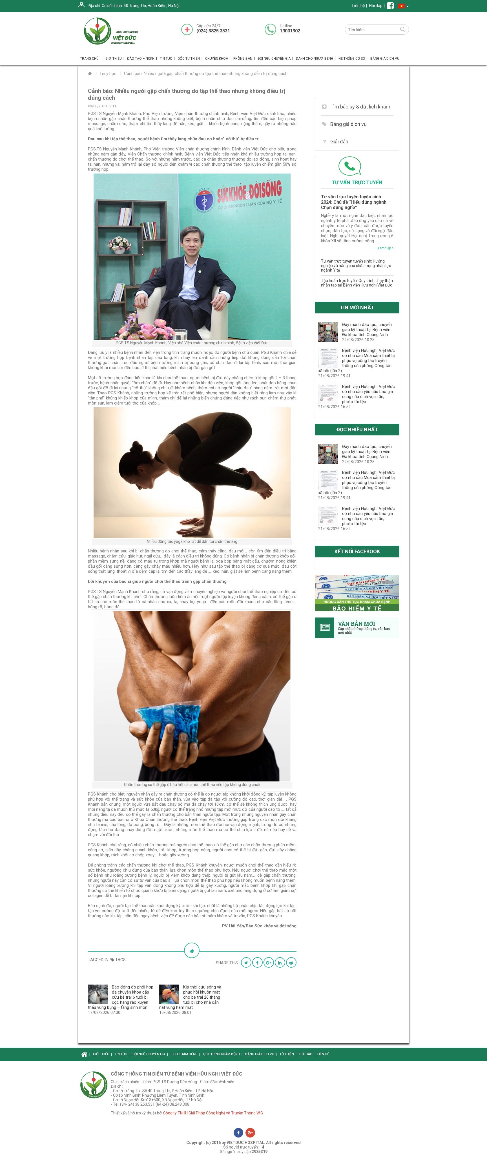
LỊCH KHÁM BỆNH (185, 1054)
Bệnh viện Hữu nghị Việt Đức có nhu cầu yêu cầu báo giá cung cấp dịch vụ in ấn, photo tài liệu (368, 394)
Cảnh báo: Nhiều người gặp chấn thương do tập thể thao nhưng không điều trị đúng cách (205, 73)
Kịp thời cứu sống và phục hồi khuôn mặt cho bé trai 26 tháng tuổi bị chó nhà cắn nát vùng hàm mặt (190, 997)
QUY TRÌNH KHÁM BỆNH (222, 1054)
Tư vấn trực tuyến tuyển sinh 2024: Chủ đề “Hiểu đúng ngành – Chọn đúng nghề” (355, 202)
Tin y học (107, 73)
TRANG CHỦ (91, 59)
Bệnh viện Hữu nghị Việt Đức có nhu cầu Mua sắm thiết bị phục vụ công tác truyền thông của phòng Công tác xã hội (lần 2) (356, 360)
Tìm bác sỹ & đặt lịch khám (360, 107)
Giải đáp (339, 142)
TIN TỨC (167, 59)
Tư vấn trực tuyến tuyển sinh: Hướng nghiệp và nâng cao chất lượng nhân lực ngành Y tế (356, 265)
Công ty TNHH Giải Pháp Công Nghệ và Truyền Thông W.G (213, 1113)
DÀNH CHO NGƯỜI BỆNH (316, 59)
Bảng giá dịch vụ (348, 124)
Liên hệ (358, 5)
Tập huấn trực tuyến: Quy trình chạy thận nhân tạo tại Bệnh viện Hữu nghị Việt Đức (357, 282)
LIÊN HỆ (323, 1054)
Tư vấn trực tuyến (357, 182)
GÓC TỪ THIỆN (190, 59)
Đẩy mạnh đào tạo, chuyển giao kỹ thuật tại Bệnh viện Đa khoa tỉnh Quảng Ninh (367, 329)
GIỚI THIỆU (102, 1054)
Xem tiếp (384, 248)
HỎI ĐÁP (307, 1054)
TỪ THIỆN (288, 1054)
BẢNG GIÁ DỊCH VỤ (384, 59)
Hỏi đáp (375, 5)
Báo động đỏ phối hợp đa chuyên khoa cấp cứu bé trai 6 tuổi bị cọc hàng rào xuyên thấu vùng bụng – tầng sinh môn (120, 997)
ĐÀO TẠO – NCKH (142, 59)
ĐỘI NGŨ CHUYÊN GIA (275, 59)
